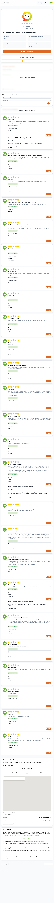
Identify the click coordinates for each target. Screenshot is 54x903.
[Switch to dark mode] (42, 3)
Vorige (5, 864)
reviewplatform (40, 843)
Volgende (47, 864)
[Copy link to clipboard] (39, 3)
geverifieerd (7, 852)
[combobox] (27, 98)
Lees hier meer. (34, 854)
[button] (27, 858)
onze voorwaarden (39, 841)
